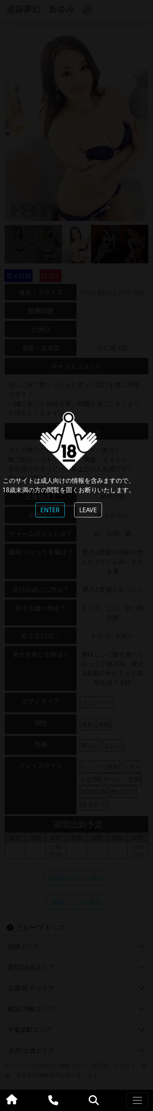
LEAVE (88, 510)
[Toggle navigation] (137, 1100)
